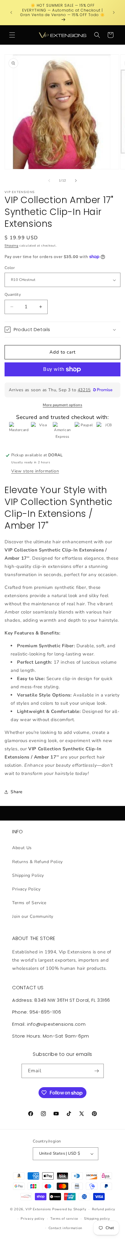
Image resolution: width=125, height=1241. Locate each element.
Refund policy (103, 1209)
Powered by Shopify (69, 1209)
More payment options (62, 405)
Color (10, 268)
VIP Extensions (38, 1209)
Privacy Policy (26, 889)
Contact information (65, 1228)
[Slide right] (76, 180)
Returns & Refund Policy (37, 862)
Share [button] (16, 792)
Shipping (12, 246)
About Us (22, 848)
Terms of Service (29, 903)
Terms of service (64, 1218)
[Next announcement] (113, 12)
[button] (12, 35)
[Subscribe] (96, 1071)
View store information (35, 471)
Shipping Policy (28, 875)
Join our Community (32, 916)
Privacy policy (33, 1218)
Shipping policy (97, 1218)
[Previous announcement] (11, 12)
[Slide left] (49, 180)
